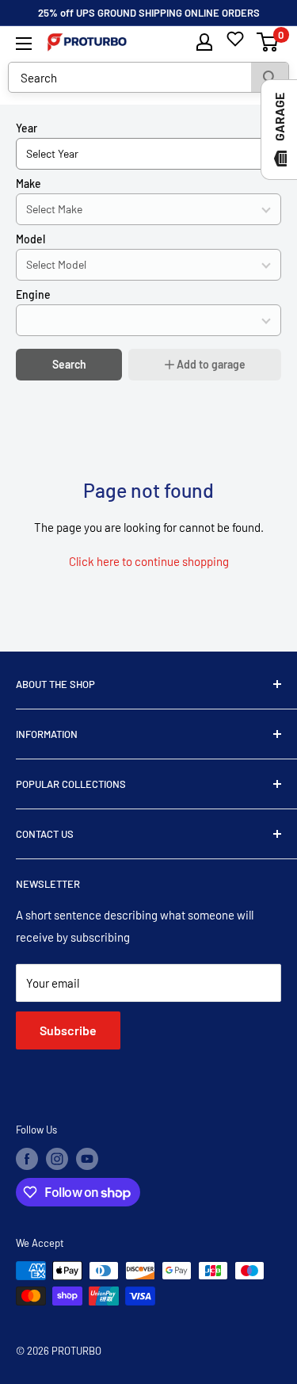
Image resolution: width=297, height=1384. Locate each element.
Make (28, 183)
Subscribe (68, 1030)
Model (30, 239)
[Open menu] (24, 43)
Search (69, 364)
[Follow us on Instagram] (57, 1159)
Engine (33, 294)
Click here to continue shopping (149, 561)
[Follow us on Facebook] (27, 1159)
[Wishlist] (235, 39)
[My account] (204, 42)
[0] (268, 42)
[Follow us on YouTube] (87, 1159)
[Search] (269, 77)
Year (26, 128)
